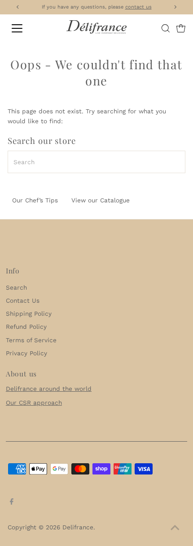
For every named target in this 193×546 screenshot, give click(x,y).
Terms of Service (31, 340)
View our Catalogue (100, 200)
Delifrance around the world (49, 388)
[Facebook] (12, 502)
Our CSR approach (34, 402)
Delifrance (77, 527)
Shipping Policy (29, 313)
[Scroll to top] (175, 528)
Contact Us (22, 300)
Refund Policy (26, 326)
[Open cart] (180, 28)
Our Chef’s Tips (35, 200)
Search (16, 287)
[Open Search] (166, 28)
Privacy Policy (26, 353)
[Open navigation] (27, 28)
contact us (138, 7)
